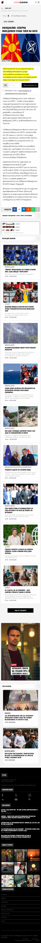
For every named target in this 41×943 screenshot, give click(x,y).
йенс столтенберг (26, 215)
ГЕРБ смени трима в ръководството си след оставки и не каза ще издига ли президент (19, 510)
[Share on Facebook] (14, 209)
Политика (4, 902)
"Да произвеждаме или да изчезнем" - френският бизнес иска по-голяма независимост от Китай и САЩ (20, 718)
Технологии (5, 913)
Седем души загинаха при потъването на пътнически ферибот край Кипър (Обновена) (20, 390)
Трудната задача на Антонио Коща (18, 470)
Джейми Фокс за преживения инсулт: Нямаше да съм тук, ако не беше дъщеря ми (20, 823)
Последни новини (9, 238)
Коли (3, 921)
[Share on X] (19, 209)
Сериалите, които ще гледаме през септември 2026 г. (20, 671)
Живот (3, 898)
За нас (4, 775)
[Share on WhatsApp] (33, 209)
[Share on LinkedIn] (24, 209)
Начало (25, 939)
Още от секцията (20, 610)
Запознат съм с (18, 92)
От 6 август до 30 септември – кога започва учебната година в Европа (18, 591)
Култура (4, 917)
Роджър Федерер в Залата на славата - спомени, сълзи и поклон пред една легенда (19, 551)
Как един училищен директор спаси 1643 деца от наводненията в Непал (20, 432)
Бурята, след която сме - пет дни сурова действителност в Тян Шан (19, 810)
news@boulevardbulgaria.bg (27, 785)
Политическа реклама (23, 940)
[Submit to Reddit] (28, 209)
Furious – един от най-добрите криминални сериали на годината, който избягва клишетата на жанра (18, 817)
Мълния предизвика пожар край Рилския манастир (20, 349)
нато (18, 215)
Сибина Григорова (7, 781)
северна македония (8, 215)
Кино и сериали (7, 910)
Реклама (35, 939)
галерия (4, 894)
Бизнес (3, 906)
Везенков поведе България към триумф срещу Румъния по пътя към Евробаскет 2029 (20, 309)
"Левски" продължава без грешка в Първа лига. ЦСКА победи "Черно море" (20, 271)
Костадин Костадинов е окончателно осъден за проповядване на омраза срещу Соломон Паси (19, 756)
